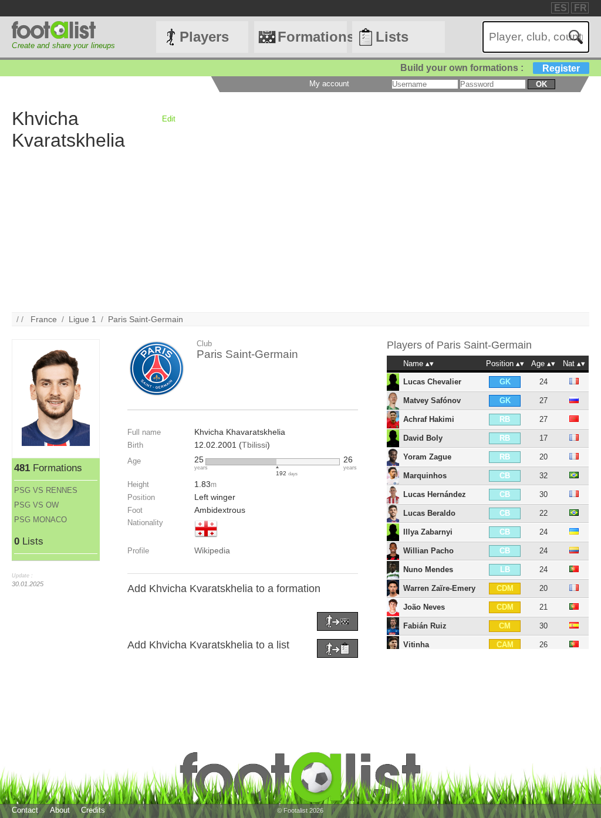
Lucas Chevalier (432, 381)
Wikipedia (212, 550)
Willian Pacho (428, 550)
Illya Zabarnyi (428, 532)
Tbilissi (254, 444)
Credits (93, 810)
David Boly (423, 438)
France (44, 319)
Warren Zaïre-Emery (439, 588)
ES (560, 8)
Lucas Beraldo (429, 513)
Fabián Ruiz (425, 625)
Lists (392, 37)
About (60, 810)
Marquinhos (425, 475)
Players (204, 37)
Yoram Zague (427, 456)
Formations (312, 37)
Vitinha (416, 644)
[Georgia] (206, 538)
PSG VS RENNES (45, 490)
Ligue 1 (82, 319)
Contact (25, 810)
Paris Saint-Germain (145, 319)
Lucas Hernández (434, 494)
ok (541, 84)
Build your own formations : (490, 68)
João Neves (424, 607)
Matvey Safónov (432, 400)
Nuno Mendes (428, 569)
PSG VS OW (36, 505)
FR (580, 8)
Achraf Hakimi (428, 419)
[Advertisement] (300, 230)
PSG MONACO (40, 519)
